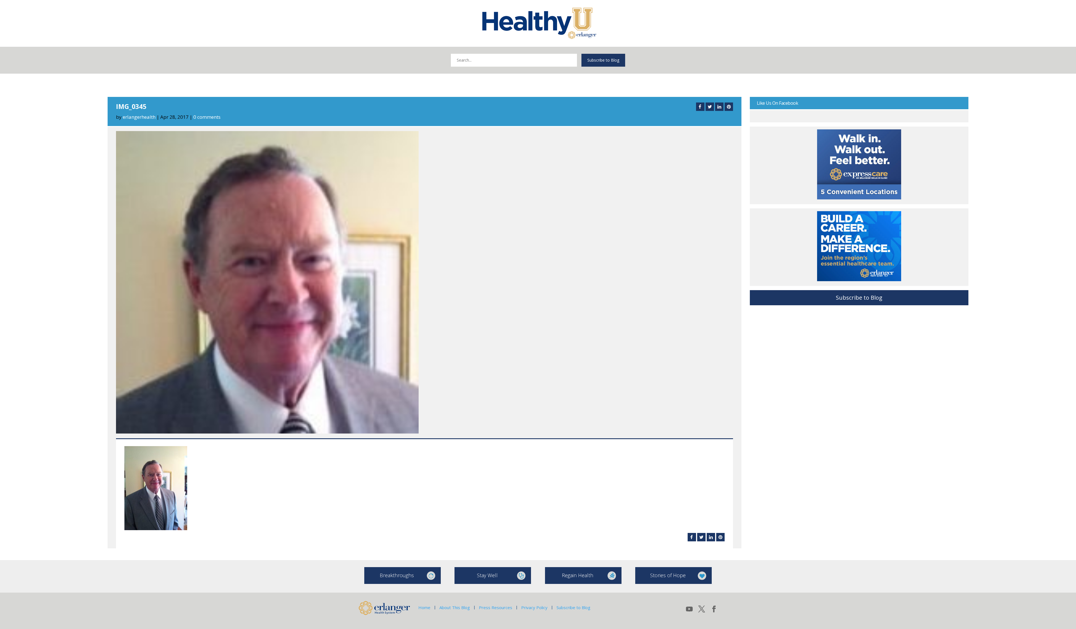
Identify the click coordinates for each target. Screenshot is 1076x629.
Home (424, 607)
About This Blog (454, 607)
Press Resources (495, 607)
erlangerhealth (139, 117)
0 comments (207, 117)
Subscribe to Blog (603, 60)
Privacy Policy (534, 607)
